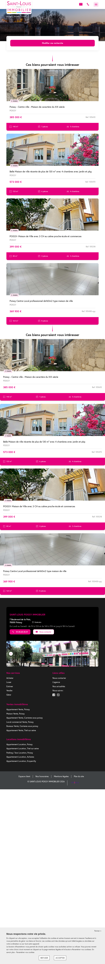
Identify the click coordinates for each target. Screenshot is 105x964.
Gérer (8, 694)
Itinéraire (37, 622)
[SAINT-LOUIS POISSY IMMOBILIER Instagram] (58, 695)
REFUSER (44, 958)
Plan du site (79, 776)
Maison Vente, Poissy (15, 713)
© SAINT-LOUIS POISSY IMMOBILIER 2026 (46, 781)
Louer (8, 682)
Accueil (9, 16)
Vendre (9, 690)
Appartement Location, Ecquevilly (21, 761)
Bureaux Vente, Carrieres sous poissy (22, 726)
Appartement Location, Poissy (19, 744)
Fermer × (97, 931)
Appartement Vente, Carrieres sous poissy (24, 717)
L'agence (56, 682)
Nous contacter (45, 632)
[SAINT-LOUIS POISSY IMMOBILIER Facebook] (53, 695)
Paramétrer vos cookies (25, 952)
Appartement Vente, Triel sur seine (21, 730)
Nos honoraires (42, 776)
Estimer (9, 686)
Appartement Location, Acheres (20, 757)
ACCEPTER (60, 958)
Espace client (24, 776)
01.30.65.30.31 (21, 632)
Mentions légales (61, 776)
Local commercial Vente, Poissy (20, 722)
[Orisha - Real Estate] (75, 782)
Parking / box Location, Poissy (19, 752)
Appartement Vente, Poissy (18, 709)
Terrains (17, 16)
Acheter (9, 678)
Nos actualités (58, 686)
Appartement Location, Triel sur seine (22, 748)
